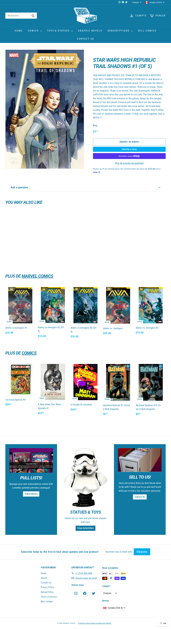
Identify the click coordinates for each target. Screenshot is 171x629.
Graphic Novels (90, 30)
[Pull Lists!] (31, 460)
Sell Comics (147, 30)
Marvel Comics (37, 276)
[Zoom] (44, 109)
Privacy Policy (47, 587)
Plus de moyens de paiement (129, 163)
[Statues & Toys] (85, 477)
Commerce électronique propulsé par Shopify (94, 623)
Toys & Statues (59, 30)
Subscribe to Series (129, 149)
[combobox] (21, 16)
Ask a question (19, 187)
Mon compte (47, 601)
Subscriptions (119, 30)
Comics (34, 30)
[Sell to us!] (140, 460)
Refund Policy (47, 592)
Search (44, 578)
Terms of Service (49, 596)
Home (18, 30)
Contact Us (85, 38)
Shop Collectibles (85, 528)
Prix (95, 125)
